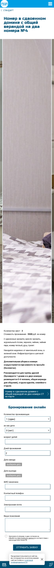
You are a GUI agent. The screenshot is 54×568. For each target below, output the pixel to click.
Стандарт (8, 10)
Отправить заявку (27, 547)
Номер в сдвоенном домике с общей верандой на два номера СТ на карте (24, 394)
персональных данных (25, 538)
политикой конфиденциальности (22, 561)
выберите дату (14, 464)
